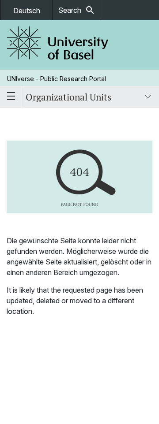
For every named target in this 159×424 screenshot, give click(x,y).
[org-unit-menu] (148, 97)
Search (76, 10)
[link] (58, 45)
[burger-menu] (11, 97)
